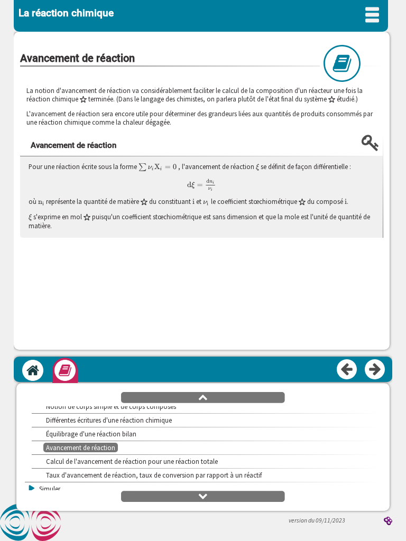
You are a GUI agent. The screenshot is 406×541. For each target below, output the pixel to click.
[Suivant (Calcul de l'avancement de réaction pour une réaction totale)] (375, 369)
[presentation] (158, 167)
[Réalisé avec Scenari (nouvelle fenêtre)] (388, 522)
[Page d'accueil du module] (32, 370)
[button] (203, 397)
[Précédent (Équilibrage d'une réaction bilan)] (347, 369)
